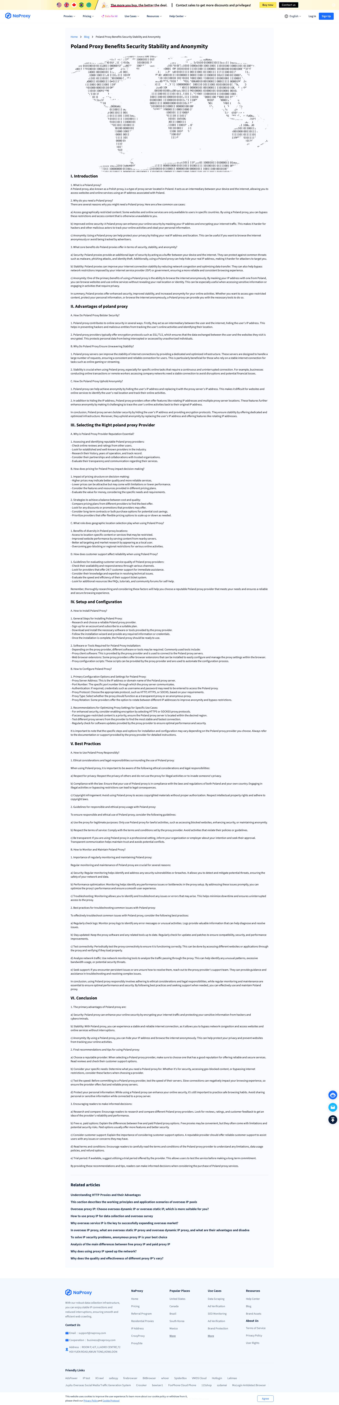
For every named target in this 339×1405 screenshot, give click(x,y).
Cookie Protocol (111, 1401)
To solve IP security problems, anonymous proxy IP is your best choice (119, 1237)
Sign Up (326, 16)
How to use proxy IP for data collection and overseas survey (112, 1216)
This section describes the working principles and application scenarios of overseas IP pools (134, 1202)
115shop (206, 1385)
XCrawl (99, 1378)
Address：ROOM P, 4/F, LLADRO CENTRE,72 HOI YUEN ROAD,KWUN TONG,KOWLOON (94, 1349)
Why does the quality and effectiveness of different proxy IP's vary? (117, 1258)
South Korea (177, 1321)
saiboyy (113, 1378)
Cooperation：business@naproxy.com (92, 1340)
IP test (86, 1378)
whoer (165, 1378)
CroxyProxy (138, 1336)
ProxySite (136, 1343)
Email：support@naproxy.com (87, 1333)
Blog (86, 37)
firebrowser (130, 1378)
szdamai (222, 1385)
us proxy (186, 696)
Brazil (173, 1314)
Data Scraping (216, 1299)
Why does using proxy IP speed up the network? (103, 1251)
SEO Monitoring (217, 1314)
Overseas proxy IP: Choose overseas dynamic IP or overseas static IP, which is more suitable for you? (140, 1209)
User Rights (252, 1343)
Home (74, 37)
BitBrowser (149, 1378)
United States (177, 1299)
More (173, 1336)
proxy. (140, 204)
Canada (174, 1306)
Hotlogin (217, 1378)
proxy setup (197, 884)
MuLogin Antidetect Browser (249, 1385)
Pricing (135, 1306)
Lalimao (232, 1378)
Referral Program (141, 1314)
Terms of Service (256, 1328)
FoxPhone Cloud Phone (182, 1385)
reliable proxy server (124, 1084)
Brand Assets (253, 1314)
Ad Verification (216, 1306)
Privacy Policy (91, 1401)
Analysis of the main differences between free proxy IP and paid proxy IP (120, 1244)
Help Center (253, 1299)
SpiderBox (180, 1378)
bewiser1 (157, 1385)
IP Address (137, 1328)
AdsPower (71, 1378)
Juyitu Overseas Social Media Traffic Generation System (98, 1385)
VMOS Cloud (199, 1378)
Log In (312, 16)
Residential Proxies (142, 1321)
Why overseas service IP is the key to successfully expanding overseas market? (124, 1223)
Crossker (141, 1385)
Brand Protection (218, 1328)
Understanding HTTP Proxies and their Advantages (106, 1195)
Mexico (174, 1328)
